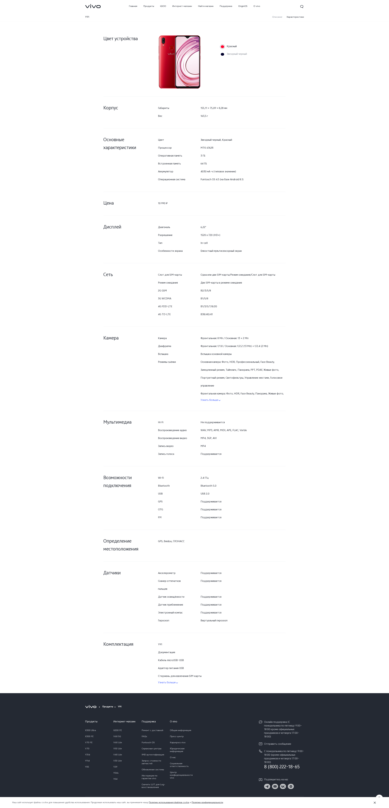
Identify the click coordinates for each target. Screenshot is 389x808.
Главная (133, 6)
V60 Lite (117, 743)
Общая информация (180, 730)
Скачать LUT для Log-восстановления (153, 786)
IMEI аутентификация (153, 755)
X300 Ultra (90, 730)
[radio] (228, 46)
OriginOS (242, 6)
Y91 (87, 17)
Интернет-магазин (182, 6)
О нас (173, 757)
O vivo (256, 6)
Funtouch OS (148, 743)
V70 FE (88, 743)
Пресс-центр (177, 736)
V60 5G (117, 736)
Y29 (115, 767)
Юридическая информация (177, 750)
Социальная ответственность (179, 765)
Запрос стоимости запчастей (151, 762)
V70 (87, 749)
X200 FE (117, 730)
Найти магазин (205, 6)
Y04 (115, 779)
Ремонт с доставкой (152, 730)
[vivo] (91, 706)
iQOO (163, 6)
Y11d (87, 761)
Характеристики (295, 17)
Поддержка (226, 6)
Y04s (116, 773)
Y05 (87, 767)
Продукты (148, 6)
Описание (277, 17)
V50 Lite (117, 749)
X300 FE (89, 736)
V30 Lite (117, 761)
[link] (93, 6)
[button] (302, 6)
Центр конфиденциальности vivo (181, 775)
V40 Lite (117, 755)
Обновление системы (153, 770)
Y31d (87, 755)
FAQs (144, 736)
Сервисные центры (151, 749)
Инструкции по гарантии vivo (149, 777)
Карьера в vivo (178, 743)
